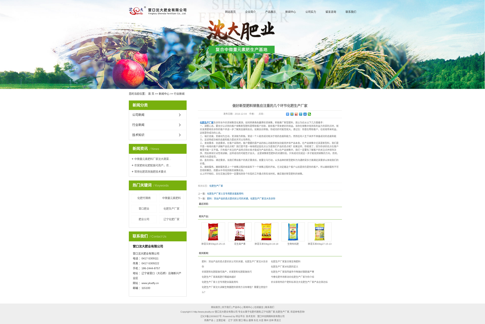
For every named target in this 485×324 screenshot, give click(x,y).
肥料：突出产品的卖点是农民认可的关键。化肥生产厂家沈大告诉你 (241, 198)
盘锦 (251, 320)
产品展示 (270, 11)
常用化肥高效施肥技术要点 (150, 171)
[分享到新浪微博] (296, 114)
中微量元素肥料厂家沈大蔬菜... (152, 158)
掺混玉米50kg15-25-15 (213, 244)
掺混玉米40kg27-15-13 (320, 244)
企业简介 (250, 11)
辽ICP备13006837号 (211, 316)
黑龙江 (277, 320)
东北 (256, 320)
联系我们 (351, 11)
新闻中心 (290, 11)
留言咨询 (330, 11)
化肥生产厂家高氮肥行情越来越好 (219, 277)
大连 (261, 320)
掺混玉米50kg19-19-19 (266, 244)
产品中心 (237, 307)
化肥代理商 (144, 197)
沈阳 (235, 320)
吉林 (271, 320)
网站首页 (230, 11)
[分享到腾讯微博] (300, 114)
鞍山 (245, 320)
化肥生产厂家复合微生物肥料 (285, 261)
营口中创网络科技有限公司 (271, 316)
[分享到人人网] (305, 114)
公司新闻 (138, 114)
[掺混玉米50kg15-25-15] (213, 231)
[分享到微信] (309, 114)
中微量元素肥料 (171, 197)
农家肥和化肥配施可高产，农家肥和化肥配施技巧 (227, 272)
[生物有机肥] (293, 231)
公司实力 (310, 11)
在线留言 (258, 307)
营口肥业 (144, 208)
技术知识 (138, 135)
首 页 (151, 93)
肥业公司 (144, 219)
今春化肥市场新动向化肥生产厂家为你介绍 (292, 277)
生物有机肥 (293, 244)
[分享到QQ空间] (292, 114)
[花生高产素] (240, 231)
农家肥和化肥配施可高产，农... (152, 165)
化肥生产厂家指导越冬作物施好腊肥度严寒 (292, 272)
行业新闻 (179, 93)
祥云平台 (240, 316)
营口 (240, 320)
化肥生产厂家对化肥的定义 (284, 266)
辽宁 (230, 320)
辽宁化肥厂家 (171, 219)
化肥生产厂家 (171, 208)
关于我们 (226, 307)
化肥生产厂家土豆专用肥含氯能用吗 (225, 193)
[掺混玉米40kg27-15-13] (320, 231)
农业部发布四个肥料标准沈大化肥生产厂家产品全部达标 (299, 282)
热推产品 (208, 320)
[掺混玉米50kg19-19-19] (266, 231)
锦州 (266, 320)
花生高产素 (240, 244)
